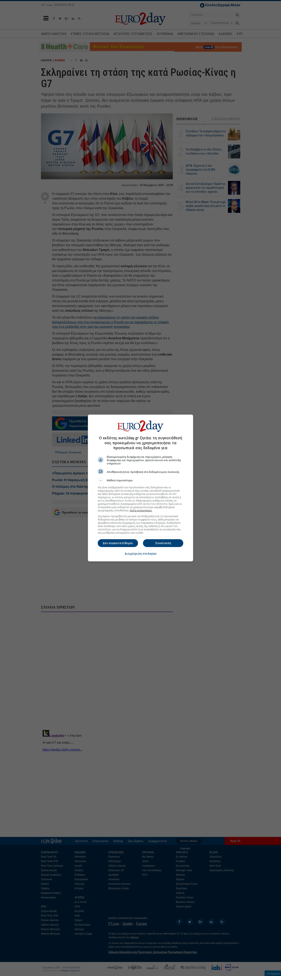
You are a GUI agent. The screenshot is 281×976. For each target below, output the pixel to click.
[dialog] (140, 488)
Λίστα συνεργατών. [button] (141, 510)
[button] (140, 480)
